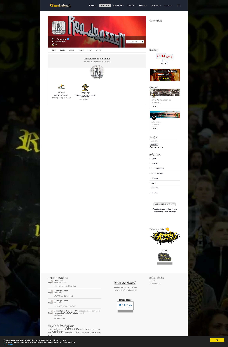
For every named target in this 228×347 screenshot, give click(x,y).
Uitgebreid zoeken (156, 147)
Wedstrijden (74, 332)
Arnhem (58, 332)
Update (97, 329)
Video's (130, 5)
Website (93, 332)
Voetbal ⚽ (117, 5)
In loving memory (61, 291)
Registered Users (60, 42)
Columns (154, 178)
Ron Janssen (59, 39)
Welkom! (61, 93)
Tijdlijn (104, 5)
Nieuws (92, 5)
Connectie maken (133, 42)
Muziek (142, 5)
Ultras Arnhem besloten (161, 100)
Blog (49, 332)
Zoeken (154, 144)
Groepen (154, 163)
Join (154, 106)
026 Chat (154, 188)
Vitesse (71, 328)
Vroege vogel (85, 93)
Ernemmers (156, 122)
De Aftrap (155, 5)
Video (88, 332)
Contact (154, 193)
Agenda (154, 183)
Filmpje (92, 329)
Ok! (217, 340)
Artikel (80, 329)
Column (83, 332)
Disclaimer (58, 281)
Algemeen (59, 329)
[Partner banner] (164, 263)
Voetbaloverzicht (157, 168)
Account (168, 5)
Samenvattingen (157, 173)
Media (67, 332)
